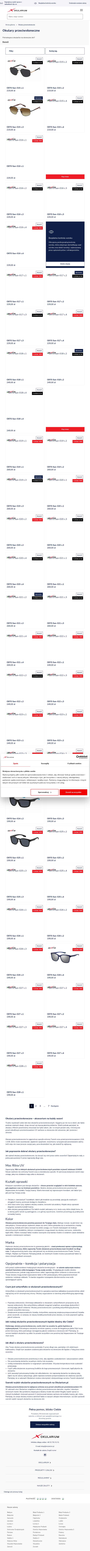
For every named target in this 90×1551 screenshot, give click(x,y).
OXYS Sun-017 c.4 (55, 340)
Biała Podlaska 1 (38, 1512)
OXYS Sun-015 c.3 (15, 127)
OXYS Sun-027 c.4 (55, 1053)
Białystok (10, 1515)
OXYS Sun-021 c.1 (55, 584)
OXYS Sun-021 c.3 (55, 623)
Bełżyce (9, 1512)
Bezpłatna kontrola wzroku (47, 3)
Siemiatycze (63, 1538)
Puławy (61, 1532)
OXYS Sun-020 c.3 (55, 545)
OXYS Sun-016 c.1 (15, 166)
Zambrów (62, 1544)
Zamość (9, 1547)
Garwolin (10, 1518)
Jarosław (10, 1521)
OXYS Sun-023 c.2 (55, 740)
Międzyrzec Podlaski (40, 1527)
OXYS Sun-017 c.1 (15, 301)
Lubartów (36, 1521)
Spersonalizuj (43, 792)
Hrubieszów (63, 1518)
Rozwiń (6, 42)
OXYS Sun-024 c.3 (55, 818)
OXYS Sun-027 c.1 (15, 1014)
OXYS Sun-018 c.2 (55, 379)
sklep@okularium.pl (47, 1446)
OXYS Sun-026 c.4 (55, 975)
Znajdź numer (51, 1450)
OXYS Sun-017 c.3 (15, 340)
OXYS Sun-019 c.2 (55, 467)
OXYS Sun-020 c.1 (55, 506)
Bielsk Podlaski (64, 1515)
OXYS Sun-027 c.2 (55, 1014)
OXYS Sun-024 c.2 (15, 818)
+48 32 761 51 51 (53, 1442)
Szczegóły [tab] (45, 763)
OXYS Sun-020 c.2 (15, 545)
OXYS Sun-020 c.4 (15, 584)
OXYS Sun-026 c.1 (15, 936)
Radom (9, 1535)
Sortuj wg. (53, 51)
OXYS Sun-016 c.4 (15, 253)
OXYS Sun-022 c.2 (15, 701)
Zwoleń (35, 1547)
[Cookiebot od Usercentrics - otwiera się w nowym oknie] (77, 757)
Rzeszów (62, 1535)
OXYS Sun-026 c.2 (55, 936)
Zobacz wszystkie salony (45, 1424)
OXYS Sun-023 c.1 (15, 740)
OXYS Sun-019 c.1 (15, 467)
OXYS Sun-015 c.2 (55, 88)
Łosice (61, 1524)
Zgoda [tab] (15, 763)
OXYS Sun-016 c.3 (55, 214)
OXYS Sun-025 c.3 (15, 897)
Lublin (61, 1521)
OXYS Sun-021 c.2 (15, 623)
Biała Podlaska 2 (64, 1512)
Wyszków (36, 1544)
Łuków (9, 1527)
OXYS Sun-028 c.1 (15, 1092)
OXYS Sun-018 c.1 (15, 379)
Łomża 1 (10, 1524)
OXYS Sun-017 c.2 (55, 301)
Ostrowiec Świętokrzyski (15, 1529)
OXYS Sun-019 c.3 (15, 506)
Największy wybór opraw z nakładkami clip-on (13, 3)
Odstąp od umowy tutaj (13, 1492)
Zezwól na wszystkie (73, 792)
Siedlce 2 (36, 1538)
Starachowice (37, 1541)
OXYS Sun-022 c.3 (55, 701)
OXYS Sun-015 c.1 (15, 88)
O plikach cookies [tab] (74, 763)
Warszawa (62, 1541)
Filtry (11, 51)
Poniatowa (36, 1532)
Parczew (10, 1532)
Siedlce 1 (10, 1538)
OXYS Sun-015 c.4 (55, 127)
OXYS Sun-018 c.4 (15, 418)
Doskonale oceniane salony (77, 3)
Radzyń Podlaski (38, 1535)
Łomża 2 (36, 1524)
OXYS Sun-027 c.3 (15, 1053)
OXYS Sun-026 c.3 (15, 975)
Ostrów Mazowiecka (40, 1529)
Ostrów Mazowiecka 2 (66, 1529)
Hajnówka (36, 1518)
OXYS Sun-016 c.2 (15, 214)
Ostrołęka (62, 1527)
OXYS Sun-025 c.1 (15, 857)
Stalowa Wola (12, 1541)
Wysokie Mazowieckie (14, 1544)
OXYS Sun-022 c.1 (55, 662)
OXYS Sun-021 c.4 (15, 662)
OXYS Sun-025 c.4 (55, 897)
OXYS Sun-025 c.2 (55, 857)
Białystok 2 (36, 1515)
